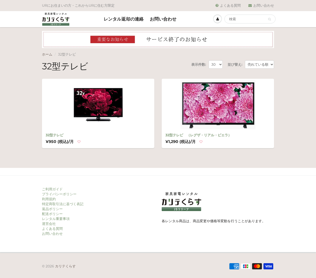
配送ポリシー (52, 214)
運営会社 (49, 223)
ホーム (47, 54)
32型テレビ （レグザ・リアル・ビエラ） (198, 135)
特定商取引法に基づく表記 (62, 204)
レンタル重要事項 (56, 219)
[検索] (269, 19)
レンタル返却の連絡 (124, 19)
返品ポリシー (52, 209)
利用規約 (49, 199)
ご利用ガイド (52, 189)
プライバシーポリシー (59, 194)
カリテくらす (65, 266)
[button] (79, 141)
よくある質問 (230, 5)
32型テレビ (54, 135)
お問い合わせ (263, 5)
